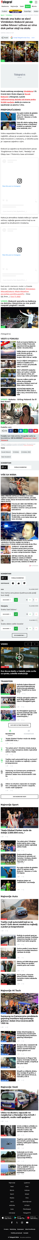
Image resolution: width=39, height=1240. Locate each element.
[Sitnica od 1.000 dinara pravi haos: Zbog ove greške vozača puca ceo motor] (8, 966)
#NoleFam (24, 291)
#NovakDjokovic (7, 291)
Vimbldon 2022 (26, 452)
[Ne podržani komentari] (24, 583)
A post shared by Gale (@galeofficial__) (15, 211)
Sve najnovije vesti (19, 796)
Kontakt (25, 1233)
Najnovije (9, 804)
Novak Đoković (6, 452)
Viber (34, 438)
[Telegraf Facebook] (12, 1222)
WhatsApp (27, 438)
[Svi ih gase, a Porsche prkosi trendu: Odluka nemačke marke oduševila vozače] (8, 979)
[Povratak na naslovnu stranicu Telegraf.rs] (6, 2)
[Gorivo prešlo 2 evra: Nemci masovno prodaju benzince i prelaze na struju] (8, 953)
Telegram (4, 440)
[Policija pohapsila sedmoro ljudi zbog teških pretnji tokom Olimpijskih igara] (8, 702)
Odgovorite (7, 600)
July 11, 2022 (15, 296)
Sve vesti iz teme (20, 725)
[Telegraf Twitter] (17, 1222)
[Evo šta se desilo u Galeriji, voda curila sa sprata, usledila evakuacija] (19, 657)
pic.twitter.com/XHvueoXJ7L (12, 294)
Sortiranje (5, 583)
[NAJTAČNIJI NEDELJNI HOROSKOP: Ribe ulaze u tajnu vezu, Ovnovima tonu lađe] (8, 392)
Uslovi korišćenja (28, 445)
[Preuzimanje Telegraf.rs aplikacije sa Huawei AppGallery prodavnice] (32, 1217)
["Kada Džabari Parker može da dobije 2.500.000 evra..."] (19, 817)
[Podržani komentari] (19, 583)
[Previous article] (1, 620)
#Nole (17, 291)
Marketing (13, 1229)
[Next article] (37, 620)
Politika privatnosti (16, 1233)
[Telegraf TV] (27, 1222)
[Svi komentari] (13, 583)
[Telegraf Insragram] (22, 1222)
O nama (6, 1229)
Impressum (20, 1229)
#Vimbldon (30, 289)
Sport (2, 15)
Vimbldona (28, 91)
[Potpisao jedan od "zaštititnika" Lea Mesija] (8, 885)
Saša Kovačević (6, 457)
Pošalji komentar (20, 467)
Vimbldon (9, 15)
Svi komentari (19, 635)
